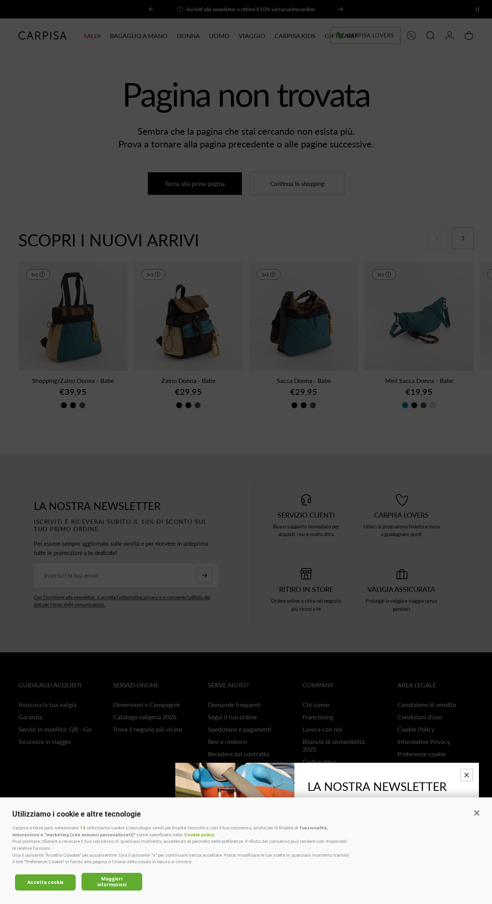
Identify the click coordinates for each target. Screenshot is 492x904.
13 (82, 827)
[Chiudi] (466, 775)
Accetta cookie (45, 882)
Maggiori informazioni (111, 881)
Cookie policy (199, 834)
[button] (477, 813)
